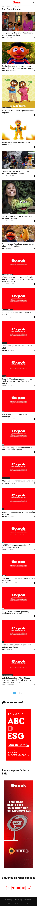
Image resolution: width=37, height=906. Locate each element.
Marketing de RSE (6, 478)
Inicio (3, 6)
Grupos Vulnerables (6, 107)
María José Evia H (6, 483)
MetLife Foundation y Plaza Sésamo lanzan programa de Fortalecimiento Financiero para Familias (16, 680)
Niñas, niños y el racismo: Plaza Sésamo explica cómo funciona (18, 34)
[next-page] (21, 693)
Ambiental (4, 63)
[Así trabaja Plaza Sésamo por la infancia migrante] (18, 91)
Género (3, 575)
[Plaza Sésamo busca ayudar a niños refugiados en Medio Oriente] (18, 160)
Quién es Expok (18, 899)
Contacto (13, 901)
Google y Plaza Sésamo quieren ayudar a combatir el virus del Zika (18, 613)
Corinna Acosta (5, 70)
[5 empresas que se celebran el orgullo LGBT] (18, 332)
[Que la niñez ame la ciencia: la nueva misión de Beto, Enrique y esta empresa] (18, 53)
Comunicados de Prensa (7, 274)
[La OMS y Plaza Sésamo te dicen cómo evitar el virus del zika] (18, 532)
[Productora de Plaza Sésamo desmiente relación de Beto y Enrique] (18, 233)
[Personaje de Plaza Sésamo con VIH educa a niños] (18, 129)
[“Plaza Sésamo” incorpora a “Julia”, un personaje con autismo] (18, 401)
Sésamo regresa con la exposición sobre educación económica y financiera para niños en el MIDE (18, 279)
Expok (3, 37)
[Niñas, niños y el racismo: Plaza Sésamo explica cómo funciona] (18, 21)
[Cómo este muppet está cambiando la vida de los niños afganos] (18, 434)
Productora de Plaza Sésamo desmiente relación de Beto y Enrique (18, 245)
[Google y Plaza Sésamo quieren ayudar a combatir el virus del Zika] (18, 598)
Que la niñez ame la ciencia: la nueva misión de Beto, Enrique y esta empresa (17, 67)
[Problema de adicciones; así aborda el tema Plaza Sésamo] (18, 197)
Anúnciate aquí (27, 899)
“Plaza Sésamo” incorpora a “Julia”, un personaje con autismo (17, 415)
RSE (3, 139)
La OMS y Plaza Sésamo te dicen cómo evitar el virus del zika (17, 546)
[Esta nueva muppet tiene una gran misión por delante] (18, 565)
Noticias (4, 376)
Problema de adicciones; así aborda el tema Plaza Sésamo (17, 217)
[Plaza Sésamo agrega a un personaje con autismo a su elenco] (18, 631)
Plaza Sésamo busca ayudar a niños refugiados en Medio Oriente (16, 172)
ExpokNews (4, 317)
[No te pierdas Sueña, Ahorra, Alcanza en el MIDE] (18, 299)
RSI (3, 509)
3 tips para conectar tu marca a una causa (18, 481)
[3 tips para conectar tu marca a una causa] (18, 467)
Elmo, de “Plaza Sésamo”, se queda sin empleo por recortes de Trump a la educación (17, 381)
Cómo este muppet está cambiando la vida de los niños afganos (17, 449)
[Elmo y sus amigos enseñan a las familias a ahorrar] (18, 499)
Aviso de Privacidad (21, 901)
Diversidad (4, 30)
